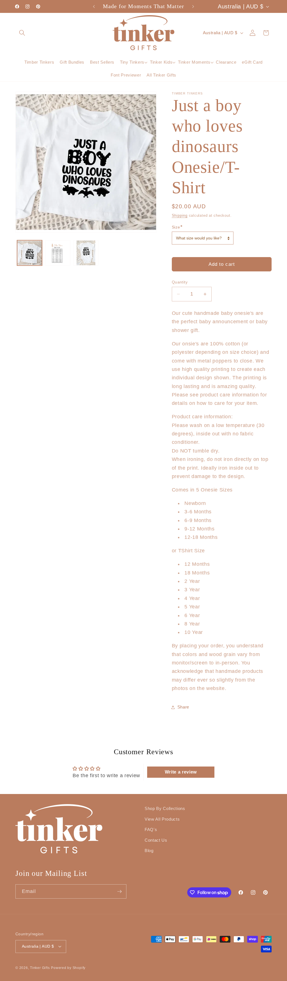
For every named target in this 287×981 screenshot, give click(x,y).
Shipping (180, 215)
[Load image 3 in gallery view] (86, 253)
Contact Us (156, 840)
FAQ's (151, 829)
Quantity (180, 282)
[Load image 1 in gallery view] (29, 253)
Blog (149, 850)
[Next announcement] (193, 6)
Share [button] (183, 707)
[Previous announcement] (94, 6)
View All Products (162, 819)
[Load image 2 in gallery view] (57, 253)
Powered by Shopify (68, 968)
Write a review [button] (181, 772)
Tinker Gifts (40, 968)
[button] (22, 32)
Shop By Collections (165, 808)
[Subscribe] (119, 891)
